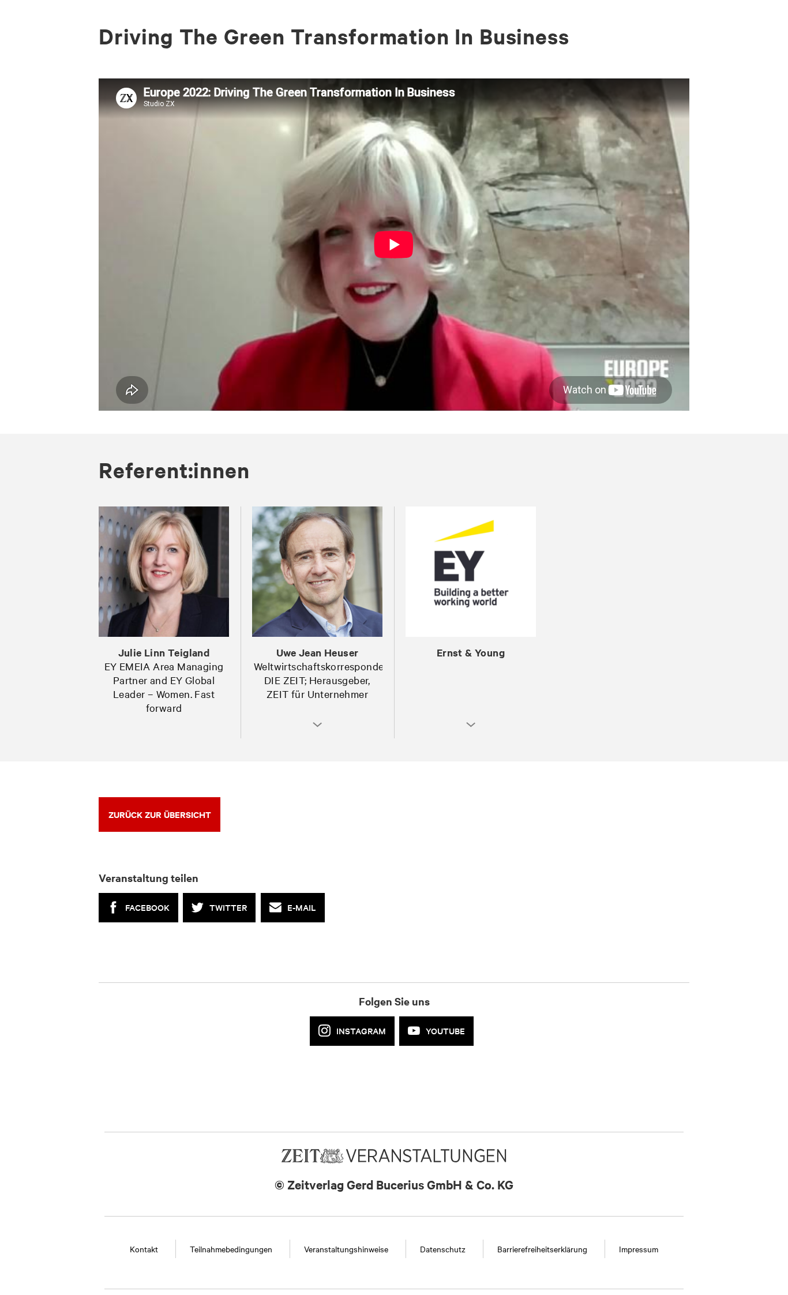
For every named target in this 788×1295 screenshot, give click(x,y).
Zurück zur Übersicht (159, 814)
